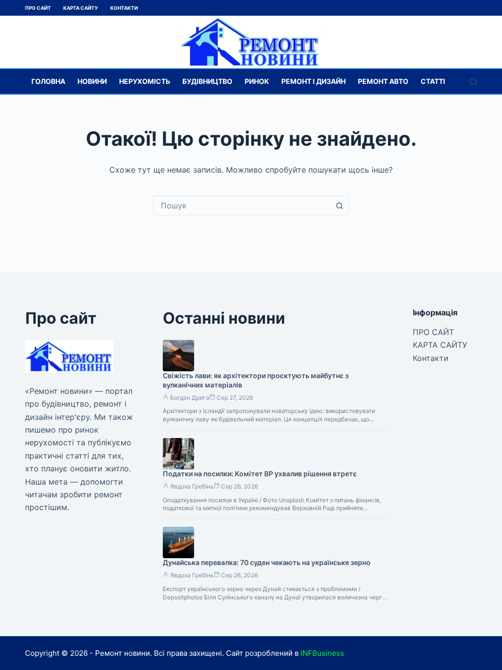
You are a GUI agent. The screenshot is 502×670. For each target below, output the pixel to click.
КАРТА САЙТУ (80, 8)
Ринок (257, 81)
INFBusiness (322, 653)
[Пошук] (473, 81)
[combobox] (241, 205)
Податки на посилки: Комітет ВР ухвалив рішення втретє (260, 473)
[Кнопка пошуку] (339, 205)
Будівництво (207, 81)
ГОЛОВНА (48, 81)
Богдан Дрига (189, 397)
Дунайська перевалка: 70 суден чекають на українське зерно (267, 562)
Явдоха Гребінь (192, 486)
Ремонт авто (383, 81)
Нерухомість (144, 81)
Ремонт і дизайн (313, 81)
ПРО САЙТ (38, 8)
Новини (92, 81)
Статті (433, 81)
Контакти (124, 8)
